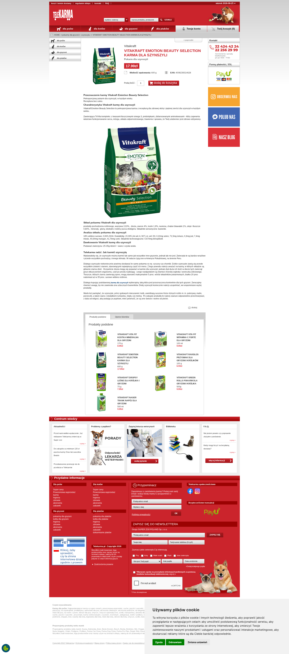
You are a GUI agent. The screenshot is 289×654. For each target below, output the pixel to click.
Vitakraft (130, 46)
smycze (95, 613)
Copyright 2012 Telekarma (63, 643)
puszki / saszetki (136, 608)
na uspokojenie (67, 610)
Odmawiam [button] (175, 642)
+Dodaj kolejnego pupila (195, 566)
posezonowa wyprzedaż (112, 608)
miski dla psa (58, 613)
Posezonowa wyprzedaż (64, 492)
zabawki (57, 505)
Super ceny (58, 489)
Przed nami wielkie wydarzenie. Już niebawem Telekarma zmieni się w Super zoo (68, 436)
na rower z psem (71, 613)
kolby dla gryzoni (61, 519)
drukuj (194, 307)
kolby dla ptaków (100, 519)
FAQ (107, 3)
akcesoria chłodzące (108, 610)
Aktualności (59, 426)
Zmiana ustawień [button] (197, 642)
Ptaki (169, 555)
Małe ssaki (158, 555)
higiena (56, 497)
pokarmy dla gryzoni (62, 516)
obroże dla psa (85, 613)
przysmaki (78, 615)
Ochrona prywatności (84, 643)
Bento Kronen (107, 629)
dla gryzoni (130, 28)
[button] (116, 20)
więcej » (172, 574)
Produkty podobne (97, 317)
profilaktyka (78, 610)
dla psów (67, 28)
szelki (121, 613)
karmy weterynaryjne (92, 615)
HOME (57, 35)
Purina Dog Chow (109, 631)
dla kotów (99, 28)
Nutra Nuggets (58, 631)
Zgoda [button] (159, 642)
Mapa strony (99, 643)
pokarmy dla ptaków (102, 516)
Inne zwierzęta (182, 555)
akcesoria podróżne (126, 610)
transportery (129, 613)
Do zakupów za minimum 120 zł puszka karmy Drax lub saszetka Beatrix (67, 452)
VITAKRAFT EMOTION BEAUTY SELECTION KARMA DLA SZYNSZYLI (122, 35)
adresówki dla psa (91, 610)
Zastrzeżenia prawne (103, 564)
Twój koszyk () (225, 28)
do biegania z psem (143, 610)
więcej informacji (217, 460)
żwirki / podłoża (136, 615)
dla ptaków (162, 28)
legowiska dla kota (93, 617)
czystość (105, 615)
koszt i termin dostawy (61, 3)
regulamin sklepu (82, 3)
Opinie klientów (122, 317)
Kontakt (213, 40)
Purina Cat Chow (94, 631)
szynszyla (85, 35)
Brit (135, 629)
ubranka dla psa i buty (144, 613)
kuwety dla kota (79, 617)
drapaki (64, 617)
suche (125, 608)
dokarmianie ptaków (102, 532)
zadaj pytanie (140, 461)
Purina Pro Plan (123, 631)
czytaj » (83, 443)
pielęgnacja (124, 615)
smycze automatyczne (108, 613)
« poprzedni (188, 40)
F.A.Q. (206, 426)
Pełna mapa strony (113, 643)
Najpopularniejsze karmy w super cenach (85, 608)
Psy (137, 555)
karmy (56, 495)
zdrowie (56, 500)
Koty (146, 555)
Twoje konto (193, 28)
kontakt (97, 3)
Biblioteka (171, 426)
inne (70, 617)
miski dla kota (107, 617)
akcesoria (57, 503)
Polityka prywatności (141, 514)
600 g (127, 360)
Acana (84, 629)
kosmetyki (114, 615)
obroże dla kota (120, 617)
